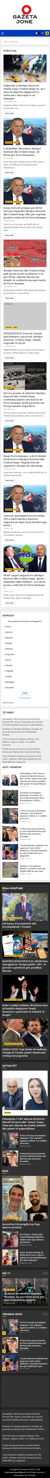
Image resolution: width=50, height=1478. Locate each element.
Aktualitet (9, 79)
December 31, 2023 (11, 287)
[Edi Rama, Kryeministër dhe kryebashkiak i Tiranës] (25, 907)
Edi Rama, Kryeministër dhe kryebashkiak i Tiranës (19, 925)
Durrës (8, 632)
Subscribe (47, 33)
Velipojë (9, 671)
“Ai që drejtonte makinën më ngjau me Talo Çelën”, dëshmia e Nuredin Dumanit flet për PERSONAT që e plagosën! (21, 759)
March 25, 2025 (26, 821)
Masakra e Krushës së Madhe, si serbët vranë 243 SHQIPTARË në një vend (32, 868)
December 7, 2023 (11, 346)
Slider (15, 79)
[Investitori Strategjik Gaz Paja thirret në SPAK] (25, 1198)
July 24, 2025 (25, 786)
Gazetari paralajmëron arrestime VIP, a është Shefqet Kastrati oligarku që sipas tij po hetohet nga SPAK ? (25, 520)
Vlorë (8, 626)
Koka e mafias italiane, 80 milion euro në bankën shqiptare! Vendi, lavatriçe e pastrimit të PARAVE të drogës (25, 1010)
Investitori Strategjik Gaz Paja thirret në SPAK (21, 1226)
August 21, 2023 (10, 469)
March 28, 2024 (10, 221)
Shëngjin (9, 682)
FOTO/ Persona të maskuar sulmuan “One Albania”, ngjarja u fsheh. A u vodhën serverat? (20, 742)
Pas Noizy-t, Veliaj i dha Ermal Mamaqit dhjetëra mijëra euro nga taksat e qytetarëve (32, 1238)
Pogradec (10, 654)
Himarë (9, 637)
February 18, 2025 (27, 1245)
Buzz (13, 1218)
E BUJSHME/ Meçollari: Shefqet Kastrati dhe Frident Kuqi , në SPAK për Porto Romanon (22, 152)
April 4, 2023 (9, 591)
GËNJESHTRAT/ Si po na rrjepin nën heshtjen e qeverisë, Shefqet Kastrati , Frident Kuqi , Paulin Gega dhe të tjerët (23, 338)
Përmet (9, 665)
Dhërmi (9, 649)
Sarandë (9, 687)
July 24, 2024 (9, 158)
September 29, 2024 (11, 102)
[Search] (42, 33)
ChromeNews (19, 1475)
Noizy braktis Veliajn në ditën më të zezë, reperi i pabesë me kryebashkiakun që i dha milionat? (33, 1256)
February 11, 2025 (27, 1263)
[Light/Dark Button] (37, 33)
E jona (15, 202)
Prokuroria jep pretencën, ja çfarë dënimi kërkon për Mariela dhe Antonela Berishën (33, 832)
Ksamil (8, 643)
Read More (9, 113)
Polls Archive (8, 702)
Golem (8, 676)
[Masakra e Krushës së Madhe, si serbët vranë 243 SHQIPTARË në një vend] (10, 870)
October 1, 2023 (10, 409)
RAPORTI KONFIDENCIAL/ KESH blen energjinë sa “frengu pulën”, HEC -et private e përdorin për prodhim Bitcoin (25, 966)
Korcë (8, 660)
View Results (25, 698)
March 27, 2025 (26, 803)
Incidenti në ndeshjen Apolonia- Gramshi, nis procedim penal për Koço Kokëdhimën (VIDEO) (22, 732)
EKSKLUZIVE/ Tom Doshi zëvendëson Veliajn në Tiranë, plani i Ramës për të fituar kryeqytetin (24, 1052)
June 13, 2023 (9, 528)
